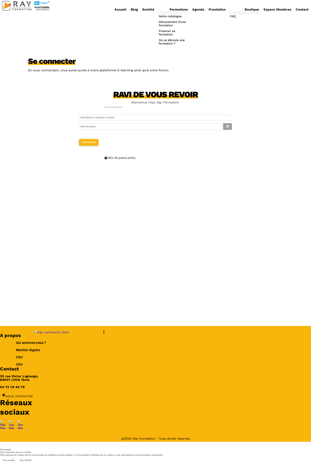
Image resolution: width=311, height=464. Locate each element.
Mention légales (28, 350)
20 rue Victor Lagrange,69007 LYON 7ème (19, 378)
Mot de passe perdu (121, 158)
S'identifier (88, 142)
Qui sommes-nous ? (31, 343)
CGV (19, 364)
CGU (19, 357)
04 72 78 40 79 (12, 387)
